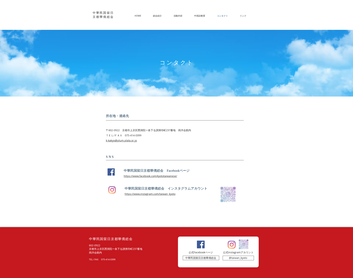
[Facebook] (111, 172)
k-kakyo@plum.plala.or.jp (121, 140)
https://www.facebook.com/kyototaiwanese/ (150, 176)
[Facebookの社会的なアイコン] (201, 244)
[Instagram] (112, 189)
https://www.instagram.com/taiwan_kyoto (150, 194)
